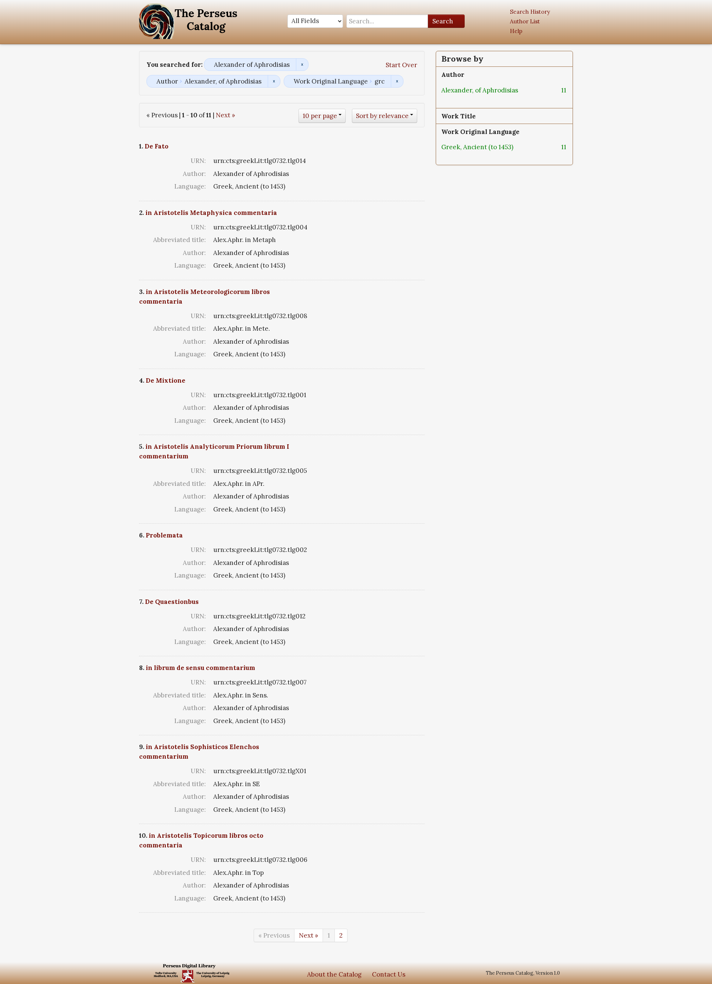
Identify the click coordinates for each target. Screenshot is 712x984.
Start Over (401, 65)
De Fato (156, 146)
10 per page (320, 116)
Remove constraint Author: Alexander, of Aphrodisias (274, 81)
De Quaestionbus (172, 602)
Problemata (164, 535)
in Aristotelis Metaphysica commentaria (211, 213)
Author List (525, 21)
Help (516, 31)
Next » (225, 115)
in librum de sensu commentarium (200, 668)
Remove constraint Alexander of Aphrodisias (302, 65)
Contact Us (388, 974)
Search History (530, 11)
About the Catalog (334, 974)
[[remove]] (524, 90)
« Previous (274, 935)
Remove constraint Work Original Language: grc (397, 81)
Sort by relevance (382, 116)
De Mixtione (165, 380)
